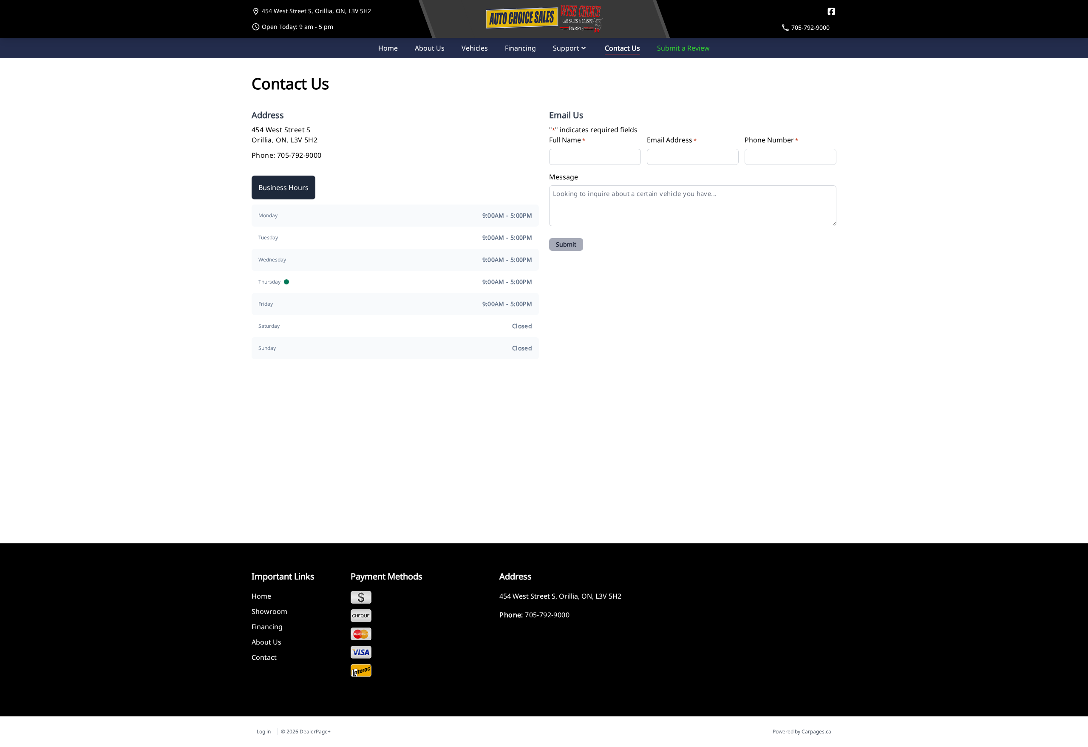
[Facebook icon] (831, 11)
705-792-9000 (299, 155)
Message (563, 177)
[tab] (283, 187)
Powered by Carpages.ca (802, 731)
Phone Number (771, 140)
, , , (316, 11)
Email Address (672, 140)
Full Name (567, 140)
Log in (264, 731)
